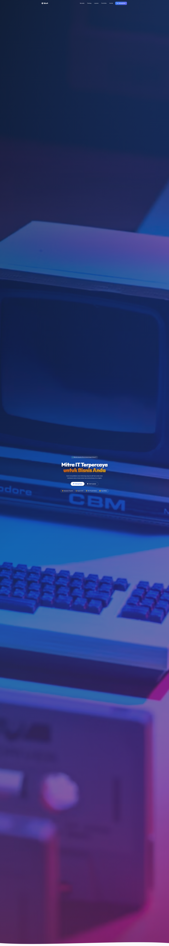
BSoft (46, 3)
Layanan (96, 3)
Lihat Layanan (92, 483)
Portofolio (104, 3)
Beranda (82, 3)
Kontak (111, 3)
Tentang (89, 3)
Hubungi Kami (121, 3)
